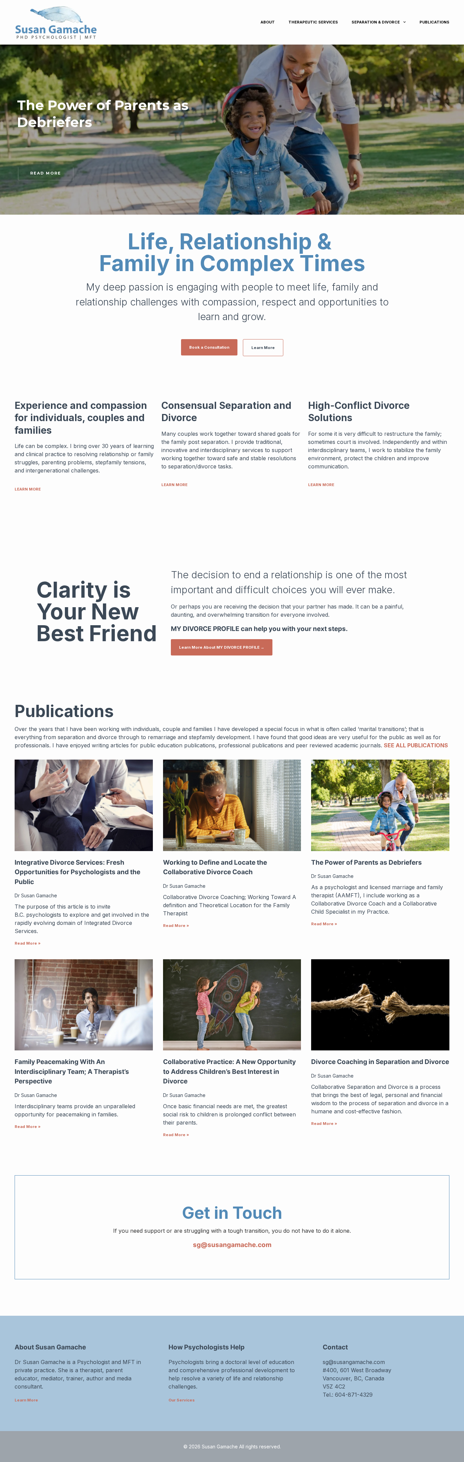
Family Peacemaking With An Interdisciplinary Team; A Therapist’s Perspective (72, 1071)
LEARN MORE (28, 489)
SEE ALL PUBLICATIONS (416, 745)
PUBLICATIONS (434, 22)
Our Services (181, 1400)
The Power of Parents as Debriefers (366, 862)
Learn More (26, 1400)
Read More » (27, 943)
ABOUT (268, 22)
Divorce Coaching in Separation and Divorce (380, 1062)
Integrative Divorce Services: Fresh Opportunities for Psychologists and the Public (77, 872)
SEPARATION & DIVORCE (376, 22)
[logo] (99, 22)
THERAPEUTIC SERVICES (313, 22)
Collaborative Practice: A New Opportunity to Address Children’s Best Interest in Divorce (229, 1071)
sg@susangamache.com (232, 1245)
